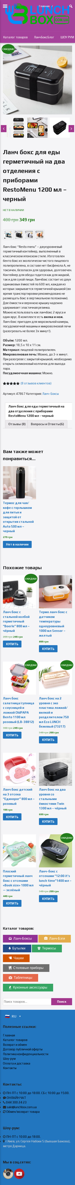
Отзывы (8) (17, 424)
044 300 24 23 (16, 1102)
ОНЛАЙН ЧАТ (16, 1097)
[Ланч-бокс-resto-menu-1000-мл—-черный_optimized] (37, 80)
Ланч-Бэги (57, 938)
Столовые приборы (28, 968)
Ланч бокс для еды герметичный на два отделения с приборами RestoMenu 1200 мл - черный (36, 411)
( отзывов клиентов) (36, 383)
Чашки (19, 958)
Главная (44, 6)
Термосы (49, 948)
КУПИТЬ (12, 644)
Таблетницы (23, 977)
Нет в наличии (17, 544)
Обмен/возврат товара (23, 1111)
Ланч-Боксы (50, 393)
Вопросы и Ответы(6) (47, 424)
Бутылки (18, 948)
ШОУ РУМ (67, 37)
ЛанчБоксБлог (44, 37)
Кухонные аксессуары (30, 987)
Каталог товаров (15, 37)
